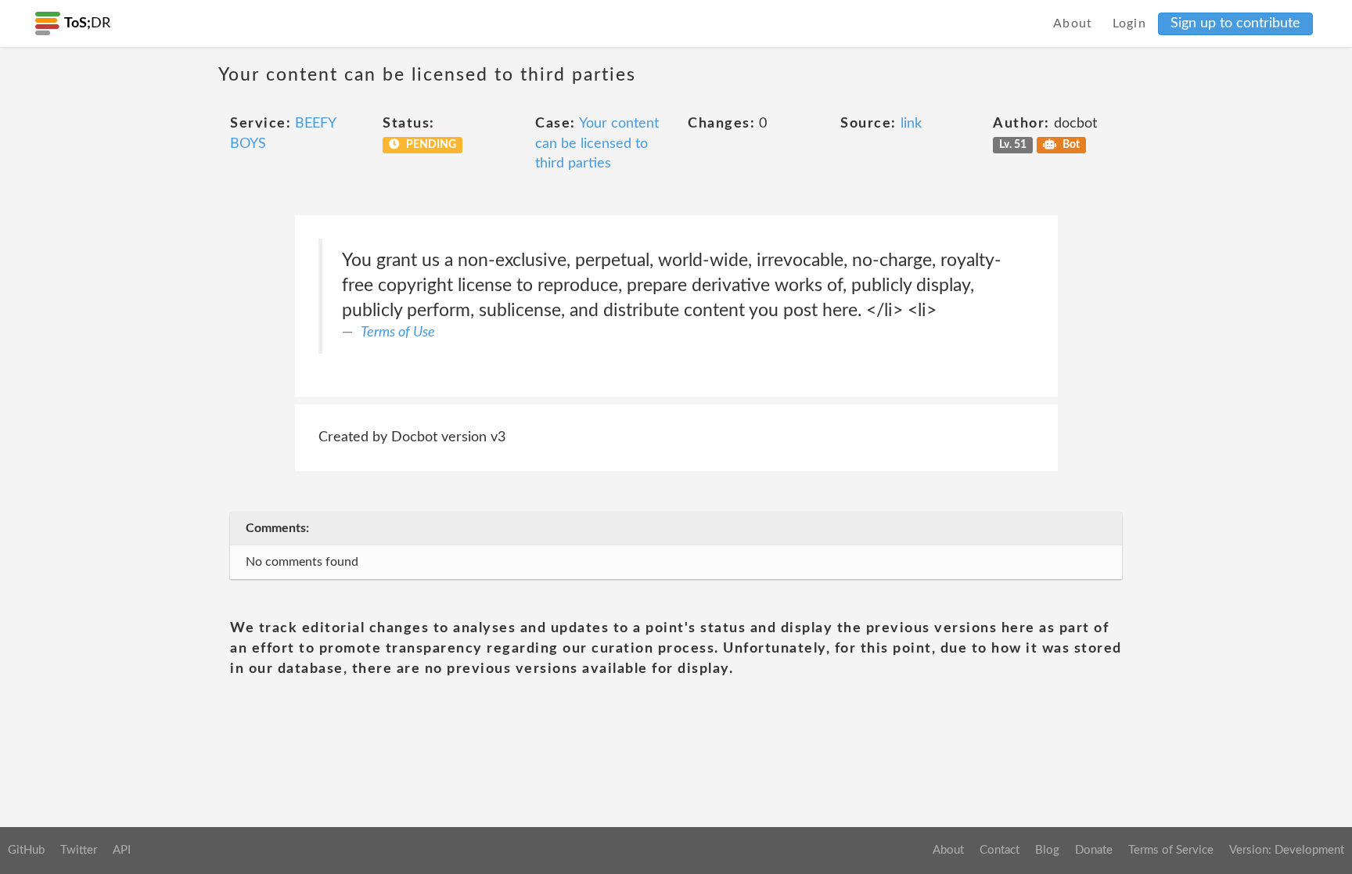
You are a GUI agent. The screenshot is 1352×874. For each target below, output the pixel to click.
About (1073, 23)
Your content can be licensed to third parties (597, 144)
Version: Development (1286, 850)
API (122, 850)
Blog (1047, 850)
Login (1130, 23)
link (911, 124)
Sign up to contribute (1235, 23)
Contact (999, 850)
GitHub (26, 850)
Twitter (78, 850)
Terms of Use (398, 333)
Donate (1094, 850)
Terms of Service (1171, 850)
